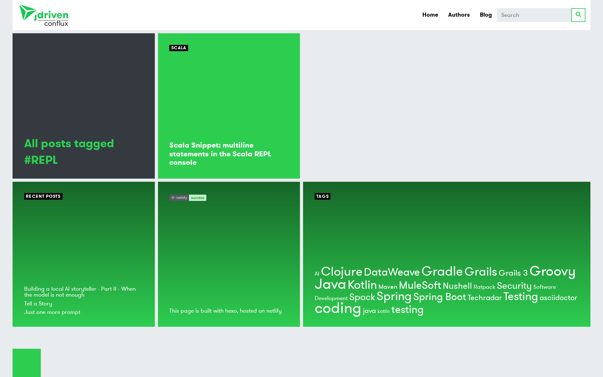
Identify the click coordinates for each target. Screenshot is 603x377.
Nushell (457, 286)
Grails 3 (513, 273)
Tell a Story (38, 303)
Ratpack (484, 287)
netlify (274, 311)
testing (407, 310)
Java (330, 284)
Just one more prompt (52, 312)
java (369, 310)
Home (430, 15)
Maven (387, 287)
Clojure (341, 271)
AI (317, 273)
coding (338, 308)
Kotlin (362, 285)
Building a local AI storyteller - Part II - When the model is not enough (80, 292)
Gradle (442, 271)
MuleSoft (420, 285)
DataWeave (392, 272)
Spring (394, 296)
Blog (486, 15)
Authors (459, 15)
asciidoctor (558, 298)
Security (514, 286)
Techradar (485, 298)
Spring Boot (439, 297)
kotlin (384, 311)
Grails (480, 272)
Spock (362, 297)
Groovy (553, 271)
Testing (520, 296)
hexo (231, 311)
